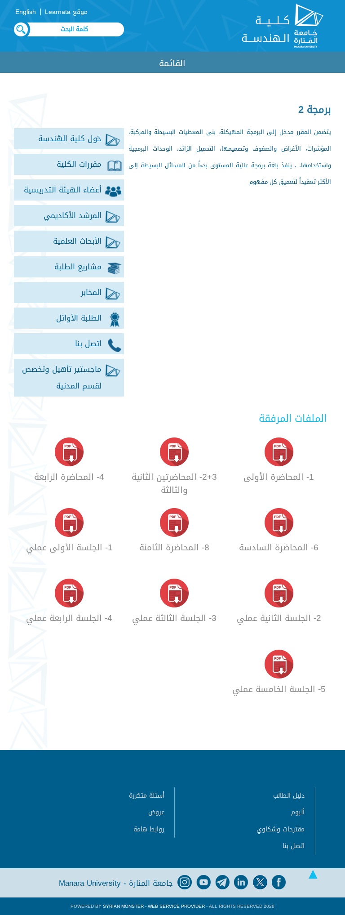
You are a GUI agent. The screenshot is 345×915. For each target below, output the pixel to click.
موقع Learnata (66, 12)
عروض (156, 812)
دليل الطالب (289, 796)
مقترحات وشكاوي (281, 829)
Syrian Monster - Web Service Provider (154, 906)
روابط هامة (148, 829)
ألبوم (298, 812)
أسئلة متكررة (146, 796)
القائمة (172, 63)
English (25, 12)
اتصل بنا (294, 846)
